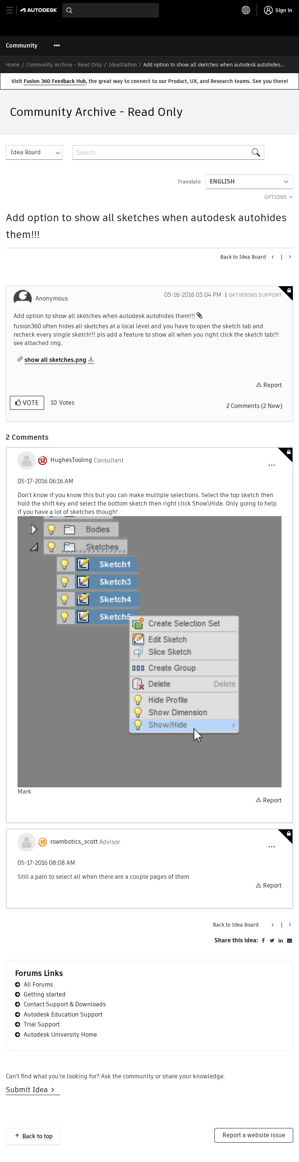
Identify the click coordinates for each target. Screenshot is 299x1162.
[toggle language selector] (246, 10)
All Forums (38, 984)
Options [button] (275, 197)
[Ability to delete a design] (273, 257)
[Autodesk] (39, 10)
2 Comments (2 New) (254, 406)
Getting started (45, 994)
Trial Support (42, 1024)
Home (13, 64)
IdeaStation (123, 64)
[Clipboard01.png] (149, 651)
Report (272, 385)
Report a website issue (253, 1135)
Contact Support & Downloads (65, 1004)
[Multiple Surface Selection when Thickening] (289, 256)
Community (22, 45)
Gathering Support (255, 295)
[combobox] (110, 10)
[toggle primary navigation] (14, 10)
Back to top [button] (37, 1136)
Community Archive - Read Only (64, 64)
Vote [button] (30, 402)
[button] (271, 465)
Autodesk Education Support (63, 1014)
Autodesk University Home (60, 1034)
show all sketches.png (55, 360)
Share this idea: (236, 940)
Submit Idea (28, 1090)
